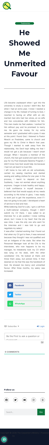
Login (42, 326)
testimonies (25, 23)
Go (41, 412)
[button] (24, 285)
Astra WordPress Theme (26, 436)
